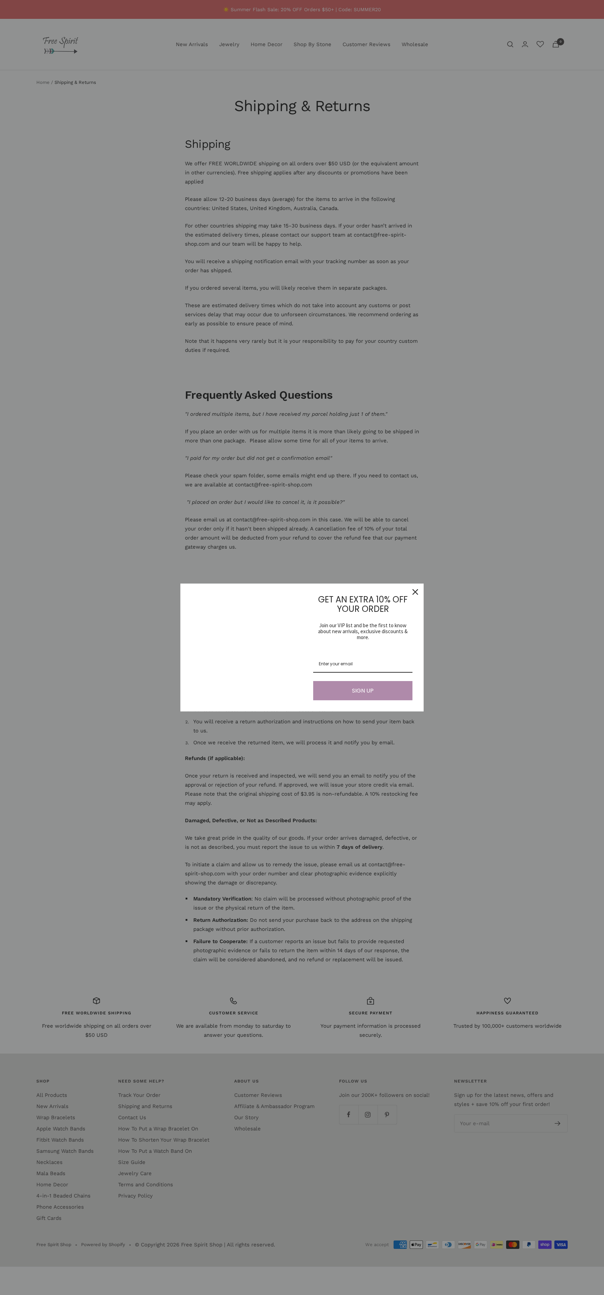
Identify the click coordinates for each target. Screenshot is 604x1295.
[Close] (415, 592)
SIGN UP (363, 691)
